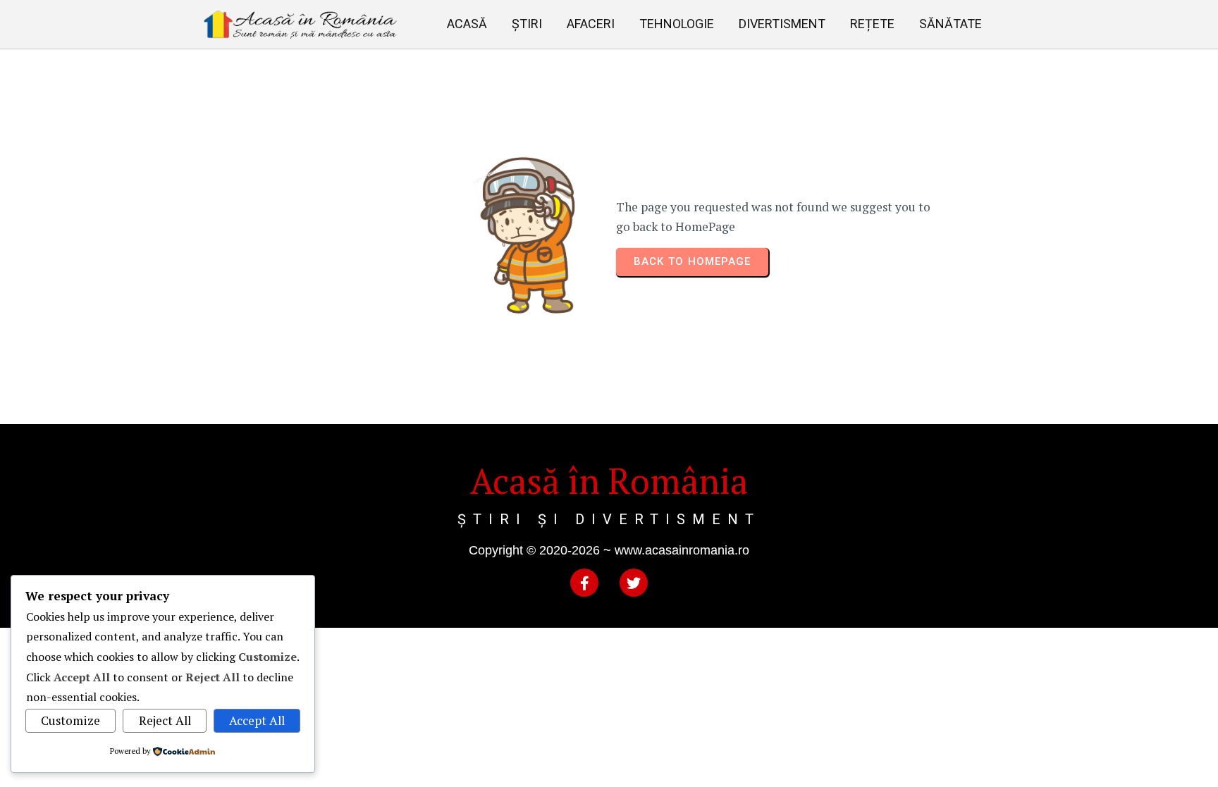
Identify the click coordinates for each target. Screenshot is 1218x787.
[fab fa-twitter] (634, 583)
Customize (70, 720)
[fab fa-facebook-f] (584, 583)
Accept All (257, 720)
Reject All (165, 720)
